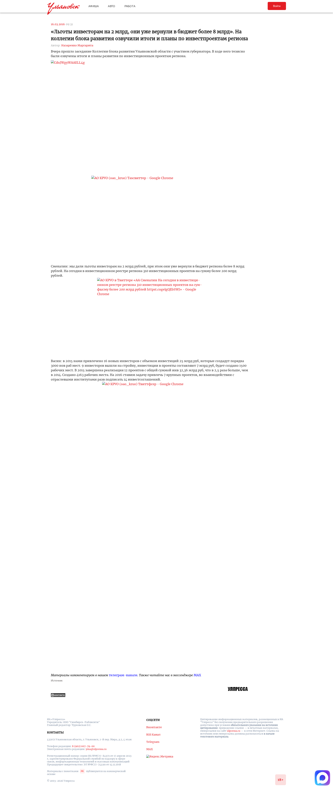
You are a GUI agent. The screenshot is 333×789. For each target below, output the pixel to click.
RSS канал (153, 734)
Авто (111, 6)
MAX (197, 675)
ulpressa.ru (233, 730)
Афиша (93, 6)
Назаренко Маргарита (77, 45)
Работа (129, 6)
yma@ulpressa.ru (96, 749)
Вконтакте (154, 727)
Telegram (152, 742)
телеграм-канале (123, 675)
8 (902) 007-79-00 (83, 746)
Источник (56, 680)
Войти (277, 6)
